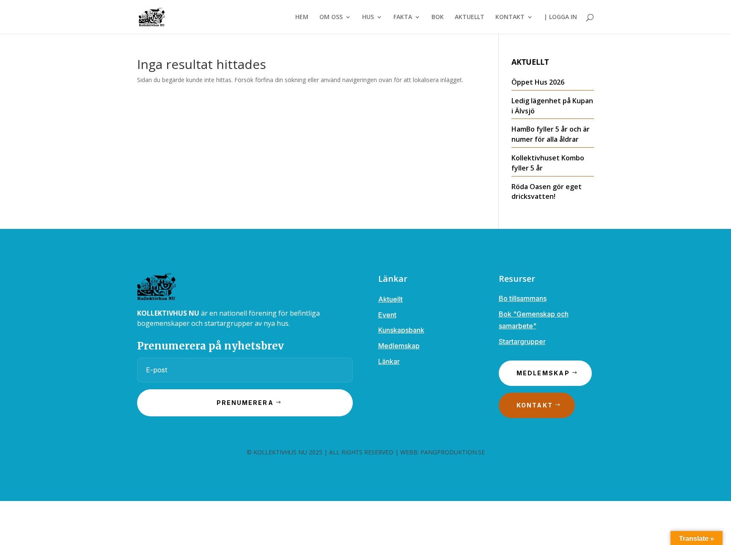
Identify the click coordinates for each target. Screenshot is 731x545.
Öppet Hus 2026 (537, 82)
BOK (437, 17)
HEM (301, 17)
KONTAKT (510, 17)
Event (387, 315)
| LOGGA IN (560, 17)
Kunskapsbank (401, 330)
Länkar (389, 361)
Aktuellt (390, 299)
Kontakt (535, 405)
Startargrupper (522, 341)
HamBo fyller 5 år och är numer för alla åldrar (550, 134)
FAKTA (402, 17)
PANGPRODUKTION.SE (452, 452)
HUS (368, 17)
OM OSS (331, 17)
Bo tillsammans (523, 298)
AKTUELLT (469, 17)
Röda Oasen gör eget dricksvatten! (546, 191)
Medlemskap (399, 345)
